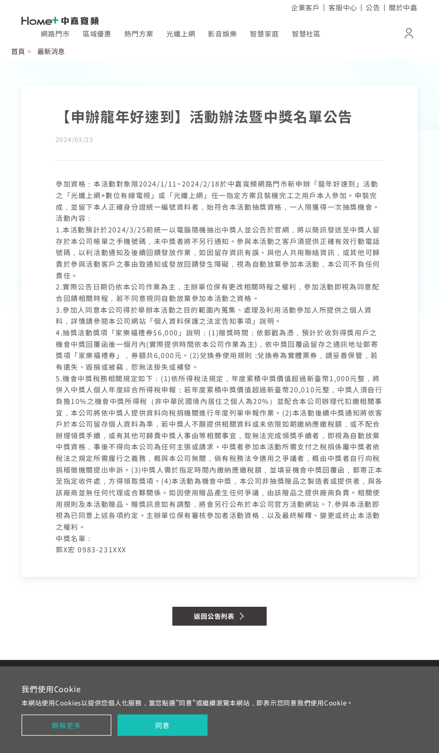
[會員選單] (409, 33)
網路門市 (55, 33)
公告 (373, 7)
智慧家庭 (264, 33)
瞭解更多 (66, 725)
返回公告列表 (214, 615)
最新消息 (51, 51)
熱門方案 (138, 33)
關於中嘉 (403, 7)
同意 (162, 725)
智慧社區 (306, 33)
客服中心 (342, 7)
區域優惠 (97, 33)
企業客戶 (305, 7)
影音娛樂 (222, 33)
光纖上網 (180, 33)
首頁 (18, 51)
